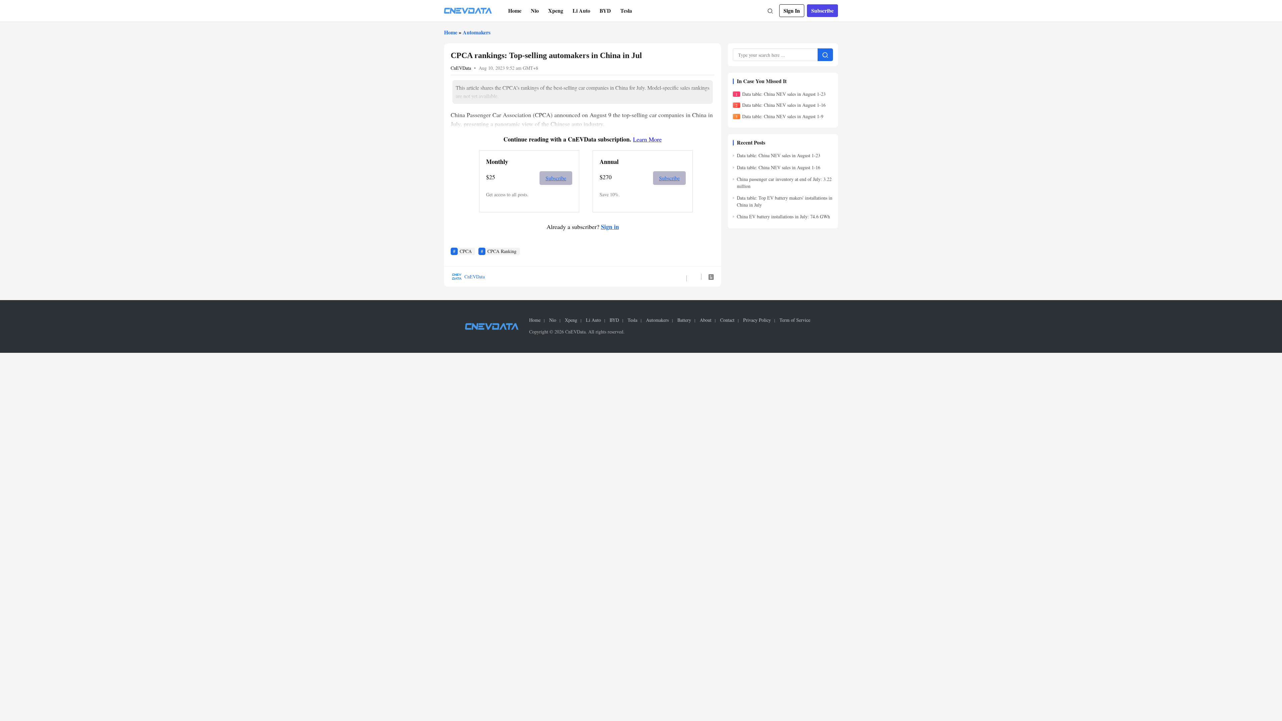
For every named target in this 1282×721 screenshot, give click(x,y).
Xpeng (555, 10)
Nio (535, 10)
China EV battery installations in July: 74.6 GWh (783, 216)
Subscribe (822, 10)
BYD (605, 10)
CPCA (466, 251)
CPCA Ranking (501, 251)
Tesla (626, 10)
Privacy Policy (757, 320)
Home (514, 10)
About (705, 320)
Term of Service (795, 320)
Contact (727, 320)
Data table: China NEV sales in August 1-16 (784, 105)
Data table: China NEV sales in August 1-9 (782, 116)
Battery (684, 320)
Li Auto (581, 10)
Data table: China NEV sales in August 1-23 (784, 94)
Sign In (792, 10)
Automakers (476, 32)
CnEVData (461, 68)
